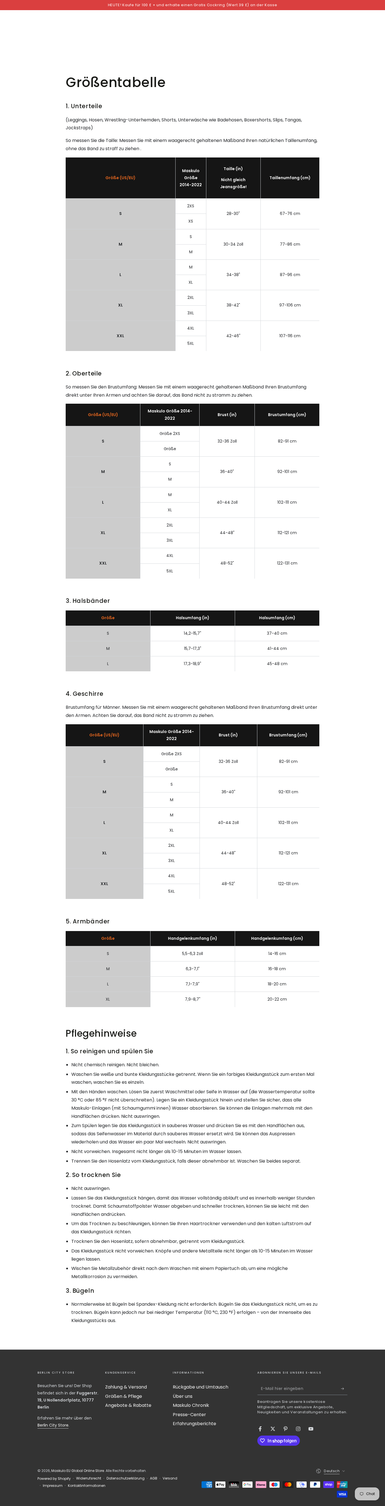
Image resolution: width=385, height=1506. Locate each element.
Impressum (53, 1485)
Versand (170, 1478)
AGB (153, 1478)
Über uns (183, 1396)
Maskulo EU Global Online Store (77, 1470)
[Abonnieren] (344, 1388)
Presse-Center (189, 1414)
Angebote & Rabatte (128, 1405)
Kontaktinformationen (86, 1485)
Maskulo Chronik (191, 1405)
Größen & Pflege (123, 1396)
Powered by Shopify (54, 1478)
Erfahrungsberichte (194, 1423)
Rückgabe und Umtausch (200, 1387)
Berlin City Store (52, 1425)
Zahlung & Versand (126, 1387)
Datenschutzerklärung (126, 1478)
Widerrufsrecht (88, 1478)
